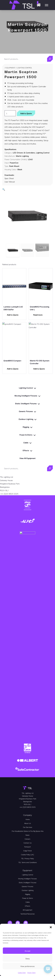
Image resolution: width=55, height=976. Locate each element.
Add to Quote (26, 113)
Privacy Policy (31, 972)
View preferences (27, 966)
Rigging (27, 894)
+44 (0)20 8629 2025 (9, 493)
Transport (27, 846)
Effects (27, 905)
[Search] (50, 59)
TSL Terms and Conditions (27, 862)
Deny (28, 958)
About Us (27, 823)
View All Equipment (27, 458)
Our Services (27, 827)
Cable (28, 902)
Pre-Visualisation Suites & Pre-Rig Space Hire (27, 831)
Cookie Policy (22, 972)
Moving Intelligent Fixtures (27, 878)
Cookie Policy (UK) (27, 854)
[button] (50, 927)
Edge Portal (27, 850)
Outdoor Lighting (27, 890)
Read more (37, 314)
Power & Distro (27, 898)
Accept (27, 950)
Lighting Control (42, 152)
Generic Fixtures (27, 886)
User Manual (10, 181)
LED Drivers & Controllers (24, 152)
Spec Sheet (9, 178)
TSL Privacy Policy (27, 858)
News (27, 835)
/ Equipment (10, 67)
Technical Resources (27, 913)
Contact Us (28, 842)
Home (28, 819)
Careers (27, 838)
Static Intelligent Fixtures (27, 882)
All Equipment (27, 909)
